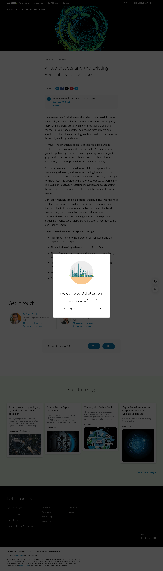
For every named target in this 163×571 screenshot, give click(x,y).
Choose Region (68, 308)
